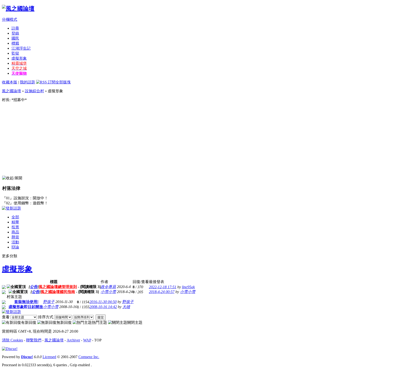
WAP (87, 340)
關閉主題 (134, 322)
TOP (98, 340)
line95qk (188, 287)
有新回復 (28, 322)
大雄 (126, 307)
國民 (15, 38)
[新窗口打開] (4, 288)
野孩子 (48, 302)
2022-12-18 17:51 (162, 287)
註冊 (15, 28)
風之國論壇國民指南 (58, 292)
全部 (15, 217)
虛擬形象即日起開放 (26, 307)
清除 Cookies (12, 340)
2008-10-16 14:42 (103, 307)
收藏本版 (9, 82)
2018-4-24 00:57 (161, 292)
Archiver (73, 340)
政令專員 (108, 287)
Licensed (49, 357)
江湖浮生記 (21, 48)
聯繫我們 (33, 340)
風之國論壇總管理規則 (58, 287)
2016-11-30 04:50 (103, 302)
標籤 (15, 43)
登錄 (15, 33)
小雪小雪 (108, 292)
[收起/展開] (12, 178)
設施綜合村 (34, 91)
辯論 (15, 247)
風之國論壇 (11, 91)
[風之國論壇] (18, 8)
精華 (15, 222)
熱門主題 (99, 322)
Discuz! (27, 357)
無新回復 (64, 322)
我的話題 (27, 82)
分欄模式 (9, 19)
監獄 (15, 53)
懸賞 (15, 237)
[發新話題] (11, 208)
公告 (34, 287)
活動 (15, 242)
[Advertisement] (206, 139)
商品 (15, 232)
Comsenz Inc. (88, 357)
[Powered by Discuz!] (9, 349)
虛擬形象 (19, 58)
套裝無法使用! (26, 302)
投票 (15, 227)
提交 (101, 317)
